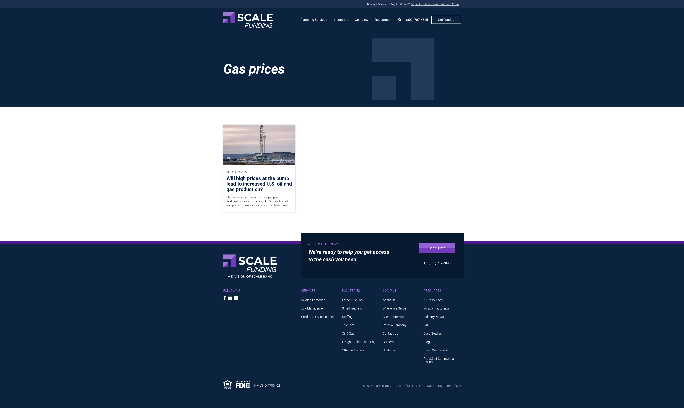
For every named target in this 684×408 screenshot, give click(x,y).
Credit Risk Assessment (317, 317)
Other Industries (353, 350)
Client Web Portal (436, 350)
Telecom (348, 325)
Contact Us (390, 333)
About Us (389, 300)
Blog (427, 342)
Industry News (434, 317)
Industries (341, 20)
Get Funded (446, 20)
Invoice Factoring (313, 300)
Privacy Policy (433, 386)
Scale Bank (390, 350)
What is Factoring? (436, 308)
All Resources (433, 300)
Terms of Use (452, 386)
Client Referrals (393, 317)
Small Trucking (352, 308)
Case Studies (433, 333)
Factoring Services (314, 20)
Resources (382, 20)
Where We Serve (394, 308)
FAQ (426, 325)
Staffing (347, 317)
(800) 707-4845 (417, 20)
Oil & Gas (348, 333)
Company (361, 20)
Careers (388, 342)
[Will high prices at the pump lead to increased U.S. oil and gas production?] (259, 145)
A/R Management (313, 308)
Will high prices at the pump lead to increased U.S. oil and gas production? (259, 183)
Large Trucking (352, 300)
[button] (398, 20)
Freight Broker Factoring (358, 342)
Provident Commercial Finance (439, 360)
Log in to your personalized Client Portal (435, 4)
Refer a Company (394, 325)
